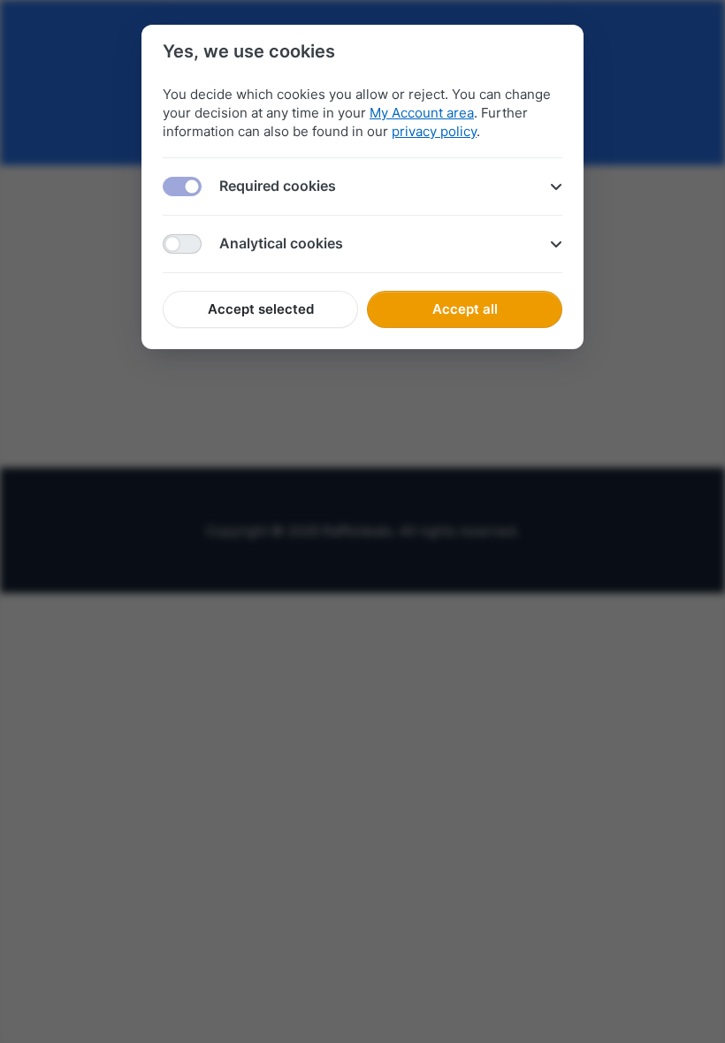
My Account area (422, 112)
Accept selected (261, 309)
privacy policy (434, 131)
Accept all (465, 309)
